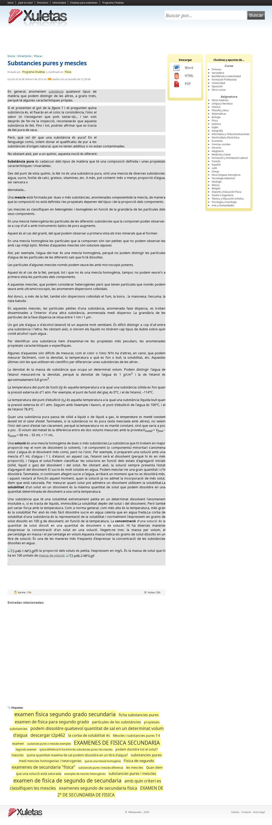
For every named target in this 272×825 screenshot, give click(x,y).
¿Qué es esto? (25, 2)
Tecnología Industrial (223, 178)
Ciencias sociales (221, 144)
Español (216, 164)
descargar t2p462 (47, 735)
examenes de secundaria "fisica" (43, 767)
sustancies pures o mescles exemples (49, 744)
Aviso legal (259, 812)
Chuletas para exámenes (84, 2)
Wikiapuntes (135, 812)
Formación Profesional (224, 79)
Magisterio (218, 151)
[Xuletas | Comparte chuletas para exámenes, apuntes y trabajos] (37, 25)
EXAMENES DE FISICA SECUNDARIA (117, 742)
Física (37, 56)
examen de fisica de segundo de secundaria (67, 780)
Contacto (246, 812)
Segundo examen (26, 749)
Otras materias (220, 100)
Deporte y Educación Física (226, 192)
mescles (18, 755)
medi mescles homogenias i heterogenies (50, 761)
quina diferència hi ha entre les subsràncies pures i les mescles (76, 749)
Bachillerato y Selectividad (226, 76)
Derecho (216, 147)
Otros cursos (219, 89)
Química (216, 124)
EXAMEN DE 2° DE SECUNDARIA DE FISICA (110, 791)
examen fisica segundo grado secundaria (65, 714)
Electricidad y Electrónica (225, 137)
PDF (188, 83)
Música (216, 185)
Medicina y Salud (221, 154)
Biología (216, 117)
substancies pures (146, 754)
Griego (215, 171)
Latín (214, 168)
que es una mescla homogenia (103, 761)
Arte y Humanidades (223, 205)
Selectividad (59, 2)
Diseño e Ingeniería (222, 195)
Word (189, 68)
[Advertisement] (136, 40)
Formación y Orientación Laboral (230, 158)
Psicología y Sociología (224, 202)
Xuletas (235, 812)
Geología (217, 181)
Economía (217, 141)
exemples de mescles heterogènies (85, 774)
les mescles (134, 767)
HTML (189, 75)
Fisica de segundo (139, 760)
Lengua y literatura (222, 103)
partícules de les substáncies (116, 721)
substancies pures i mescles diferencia (100, 767)
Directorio (42, 2)
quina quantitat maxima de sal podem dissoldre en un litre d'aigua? (77, 755)
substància (56, 91)
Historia (216, 107)
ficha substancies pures (139, 714)
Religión (216, 188)
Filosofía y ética (220, 110)
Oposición (217, 86)
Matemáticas (219, 113)
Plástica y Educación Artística (228, 198)
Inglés (215, 127)
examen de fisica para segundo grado (52, 722)
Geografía (217, 130)
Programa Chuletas (113, 2)
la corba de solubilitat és (89, 735)
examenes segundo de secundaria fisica (98, 788)
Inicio (11, 2)
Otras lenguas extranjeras (226, 175)
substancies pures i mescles (132, 773)
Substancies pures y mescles (47, 63)
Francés (216, 161)
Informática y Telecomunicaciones (230, 134)
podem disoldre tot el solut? (136, 749)
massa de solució (52, 555)
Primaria (216, 69)
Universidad (218, 83)
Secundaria (218, 72)
